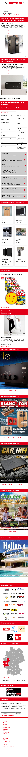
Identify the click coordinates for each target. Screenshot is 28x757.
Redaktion (5, 724)
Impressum (6, 737)
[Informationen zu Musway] (6, 609)
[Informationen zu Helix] (14, 602)
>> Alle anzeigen (5, 33)
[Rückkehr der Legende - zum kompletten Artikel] (14, 45)
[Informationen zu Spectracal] (14, 613)
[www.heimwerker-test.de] (21, 632)
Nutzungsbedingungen (9, 746)
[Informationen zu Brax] (6, 594)
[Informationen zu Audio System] (13, 589)
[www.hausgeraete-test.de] (14, 632)
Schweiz (6, 677)
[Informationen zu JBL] (6, 605)
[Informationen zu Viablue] (6, 618)
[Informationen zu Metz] (20, 605)
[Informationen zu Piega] (21, 609)
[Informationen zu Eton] (13, 597)
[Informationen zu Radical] (6, 614)
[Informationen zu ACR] (6, 589)
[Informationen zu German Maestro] (20, 597)
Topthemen (6, 732)
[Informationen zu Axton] (20, 589)
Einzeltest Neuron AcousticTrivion (20, 261)
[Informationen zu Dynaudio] (14, 593)
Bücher (5, 721)
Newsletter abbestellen (7, 715)
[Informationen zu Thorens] (21, 613)
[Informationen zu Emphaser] (21, 594)
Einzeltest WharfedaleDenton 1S (19, 220)
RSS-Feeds (6, 731)
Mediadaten (6, 738)
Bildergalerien (7, 727)
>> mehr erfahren (6, 307)
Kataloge (5, 729)
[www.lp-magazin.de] (10, 640)
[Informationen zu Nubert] (14, 610)
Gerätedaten (6, 726)
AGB (4, 740)
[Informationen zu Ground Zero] (6, 601)
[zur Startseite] (15, 3)
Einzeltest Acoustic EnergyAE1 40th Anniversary (6, 262)
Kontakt (5, 744)
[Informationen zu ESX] (6, 597)
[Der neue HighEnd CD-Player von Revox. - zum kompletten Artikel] (14, 85)
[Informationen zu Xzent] (13, 617)
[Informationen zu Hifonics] (21, 601)
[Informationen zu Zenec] (21, 617)
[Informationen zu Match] (12, 605)
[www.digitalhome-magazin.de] (6, 632)
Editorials (5, 734)
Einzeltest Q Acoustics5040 (5, 240)
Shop (4, 720)
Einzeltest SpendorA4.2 (5, 220)
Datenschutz (6, 741)
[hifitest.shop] (18, 640)
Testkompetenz (7, 723)
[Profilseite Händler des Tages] (14, 692)
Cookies (5, 743)
